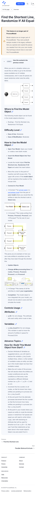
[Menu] (33, 3)
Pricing (3, 464)
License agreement (16, 491)
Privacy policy (5, 491)
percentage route (13, 192)
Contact (21, 467)
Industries (4, 467)
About (21, 460)
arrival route (23, 190)
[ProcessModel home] (6, 3)
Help (2, 474)
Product (3, 460)
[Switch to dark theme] (27, 3)
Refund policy (27, 491)
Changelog (4, 481)
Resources (4, 477)
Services (21, 464)
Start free (20, 3)
